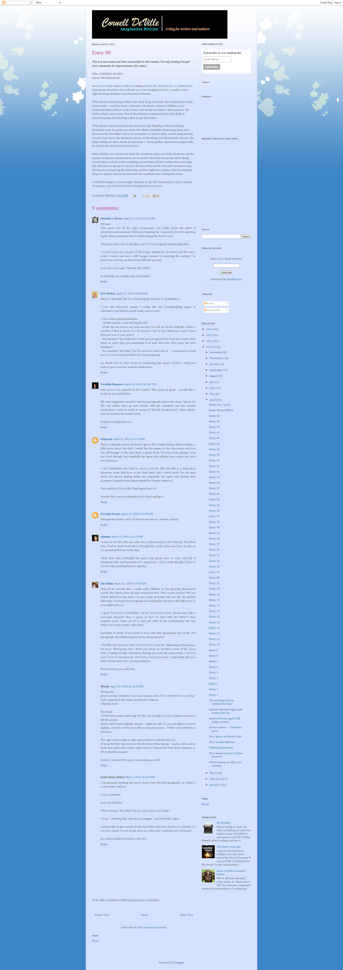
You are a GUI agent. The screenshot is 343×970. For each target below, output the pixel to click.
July (212, 382)
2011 (209, 341)
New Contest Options (222, 742)
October (215, 364)
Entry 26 (214, 549)
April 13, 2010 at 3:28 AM (137, 514)
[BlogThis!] (147, 196)
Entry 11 (214, 639)
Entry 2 (213, 689)
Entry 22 (214, 572)
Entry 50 (214, 416)
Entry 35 (214, 499)
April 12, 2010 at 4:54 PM (132, 293)
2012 (209, 335)
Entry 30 (214, 527)
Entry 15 (214, 616)
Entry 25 (214, 555)
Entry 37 (214, 488)
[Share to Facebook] (154, 196)
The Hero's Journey (229, 846)
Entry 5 (213, 672)
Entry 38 (214, 483)
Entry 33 (214, 510)
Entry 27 (214, 544)
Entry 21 (214, 583)
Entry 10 (214, 644)
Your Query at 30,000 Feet (225, 736)
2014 (209, 329)
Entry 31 (214, 522)
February (216, 779)
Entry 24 (214, 561)
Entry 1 (213, 695)
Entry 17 (214, 605)
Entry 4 (213, 678)
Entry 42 (214, 460)
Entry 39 (214, 477)
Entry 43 (214, 455)
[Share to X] (151, 196)
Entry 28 (214, 538)
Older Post (186, 915)
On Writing (223, 822)
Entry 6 (213, 667)
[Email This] (144, 196)
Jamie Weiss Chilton (221, 410)
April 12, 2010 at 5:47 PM (140, 384)
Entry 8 (213, 656)
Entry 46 (214, 438)
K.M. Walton (108, 293)
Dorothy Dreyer (110, 514)
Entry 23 (214, 566)
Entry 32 (214, 516)
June (213, 388)
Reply (104, 281)
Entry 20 (214, 588)
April (213, 399)
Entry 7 (213, 661)
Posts (210, 303)
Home (144, 915)
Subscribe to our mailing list (222, 52)
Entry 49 (214, 421)
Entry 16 (214, 611)
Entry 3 (213, 683)
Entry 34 (214, 505)
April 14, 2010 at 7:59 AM (130, 583)
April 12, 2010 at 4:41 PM (139, 218)
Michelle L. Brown (112, 218)
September (217, 370)
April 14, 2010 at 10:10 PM (126, 686)
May (212, 394)
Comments (213, 310)
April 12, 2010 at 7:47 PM (129, 439)
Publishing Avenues (221, 747)
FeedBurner (234, 279)
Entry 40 (214, 471)
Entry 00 (214, 577)
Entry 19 (214, 594)
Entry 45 (214, 444)
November (216, 358)
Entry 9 (213, 650)
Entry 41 (214, 466)
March (214, 773)
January (215, 785)
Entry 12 (214, 633)
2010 (209, 347)
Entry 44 (214, 449)
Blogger (179, 962)
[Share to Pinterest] (158, 196)
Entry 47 (214, 432)
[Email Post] (134, 195)
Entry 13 (214, 628)
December (216, 352)
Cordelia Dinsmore (112, 384)
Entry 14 (214, 622)
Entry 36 (214, 494)
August (214, 376)
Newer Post (102, 915)
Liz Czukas (107, 583)
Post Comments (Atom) (152, 927)
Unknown (106, 439)
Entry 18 (214, 600)
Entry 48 (214, 427)
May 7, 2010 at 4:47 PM (140, 777)
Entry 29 (214, 533)
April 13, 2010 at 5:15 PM (127, 536)
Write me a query (220, 404)
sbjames (106, 536)
